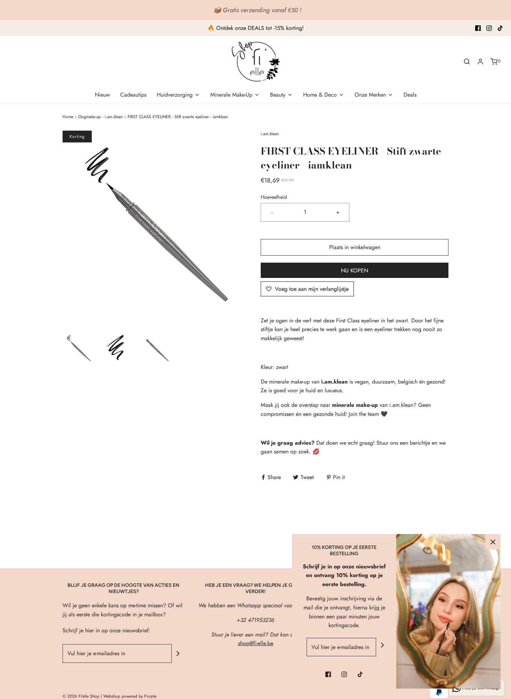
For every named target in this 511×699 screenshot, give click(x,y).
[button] (79, 348)
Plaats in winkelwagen (354, 247)
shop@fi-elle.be (255, 643)
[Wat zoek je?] (467, 61)
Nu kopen (354, 270)
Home (68, 117)
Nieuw (102, 95)
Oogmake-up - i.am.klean (100, 117)
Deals (410, 95)
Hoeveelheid (274, 197)
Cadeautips (133, 95)
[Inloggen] (480, 61)
